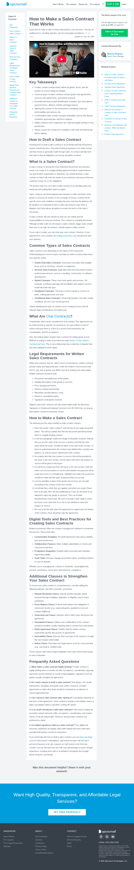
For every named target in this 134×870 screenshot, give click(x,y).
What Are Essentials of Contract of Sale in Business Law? (115, 112)
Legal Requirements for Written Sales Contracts (15, 68)
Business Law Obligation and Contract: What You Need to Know (116, 128)
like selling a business (63, 236)
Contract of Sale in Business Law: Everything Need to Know (115, 93)
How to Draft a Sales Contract (15, 32)
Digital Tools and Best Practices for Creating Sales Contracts (15, 90)
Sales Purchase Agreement (115, 106)
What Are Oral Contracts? (15, 58)
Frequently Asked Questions (14, 114)
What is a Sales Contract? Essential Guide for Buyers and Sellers (115, 77)
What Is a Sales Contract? (13, 39)
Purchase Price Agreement (115, 84)
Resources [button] (83, 4)
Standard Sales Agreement (115, 87)
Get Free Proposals (67, 812)
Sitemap (7, 846)
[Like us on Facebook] (101, 836)
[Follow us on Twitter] (107, 837)
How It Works (58, 4)
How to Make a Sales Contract (14, 79)
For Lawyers (95, 4)
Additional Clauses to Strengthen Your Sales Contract (14, 103)
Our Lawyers (71, 4)
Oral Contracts (58, 316)
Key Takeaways (14, 26)
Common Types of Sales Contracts (13, 49)
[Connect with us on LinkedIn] (113, 836)
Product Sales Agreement (114, 134)
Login (123, 4)
